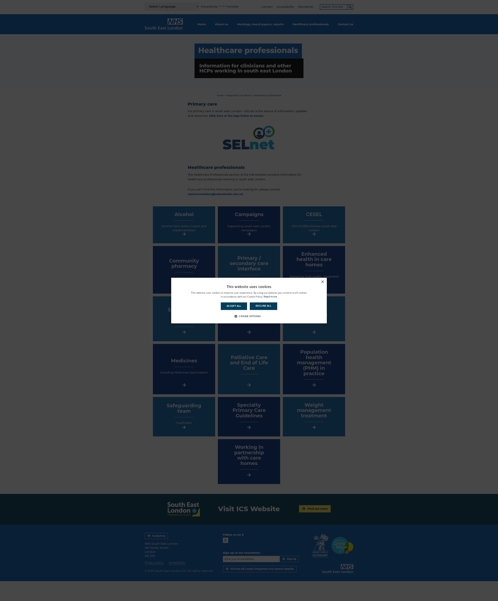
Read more (270, 296)
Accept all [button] (234, 306)
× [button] (322, 281)
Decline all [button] (263, 306)
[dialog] (249, 300)
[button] (249, 316)
